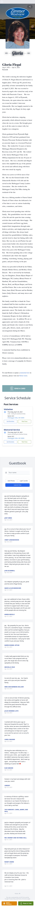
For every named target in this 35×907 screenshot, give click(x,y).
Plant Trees (24, 421)
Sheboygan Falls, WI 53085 (16, 418)
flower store (23, 375)
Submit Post (17, 485)
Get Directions (10, 421)
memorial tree (24, 373)
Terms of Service (22, 899)
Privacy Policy (12, 899)
